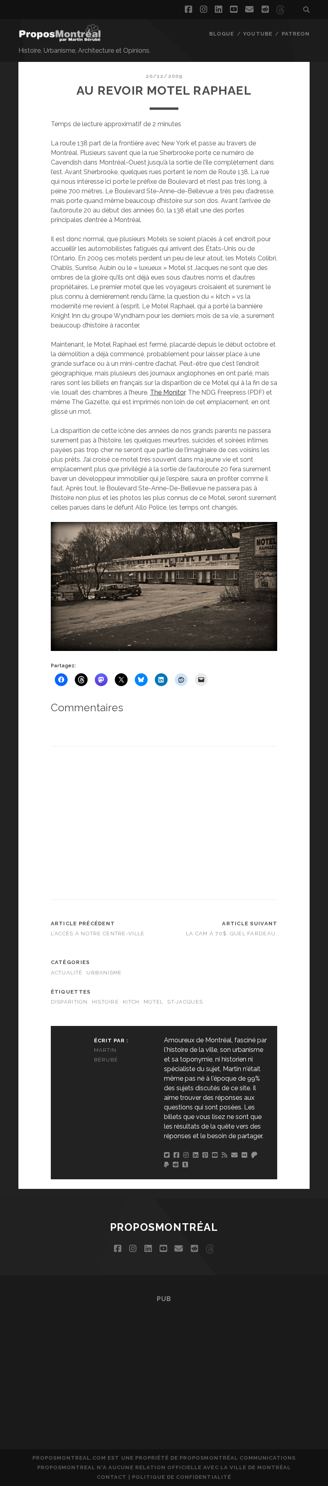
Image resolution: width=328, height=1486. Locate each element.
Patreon (296, 34)
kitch (131, 1002)
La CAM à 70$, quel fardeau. (232, 933)
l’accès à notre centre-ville (98, 933)
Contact (111, 1477)
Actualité (67, 973)
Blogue (221, 34)
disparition (69, 1002)
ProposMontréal (164, 1227)
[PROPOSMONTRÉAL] (60, 38)
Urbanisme (104, 973)
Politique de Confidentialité (181, 1477)
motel (153, 1002)
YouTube (257, 34)
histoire (105, 1002)
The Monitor (167, 392)
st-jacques (185, 1002)
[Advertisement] (189, 821)
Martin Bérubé (106, 1055)
